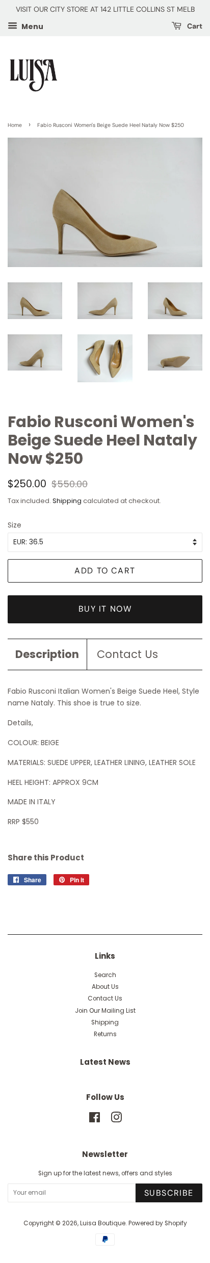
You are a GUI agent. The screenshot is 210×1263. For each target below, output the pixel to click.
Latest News (105, 1062)
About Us (105, 987)
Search (105, 975)
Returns (105, 1034)
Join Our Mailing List (105, 1011)
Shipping (67, 501)
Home (15, 125)
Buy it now (105, 608)
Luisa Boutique (102, 1223)
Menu (31, 26)
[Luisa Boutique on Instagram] (116, 1120)
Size (14, 525)
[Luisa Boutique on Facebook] (94, 1120)
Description (47, 654)
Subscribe (169, 1193)
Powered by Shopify (157, 1223)
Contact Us (127, 654)
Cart (194, 26)
